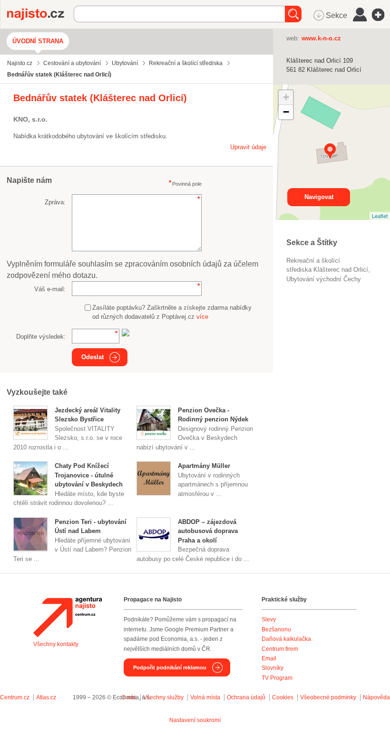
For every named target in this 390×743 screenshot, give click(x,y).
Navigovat (318, 196)
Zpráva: (55, 202)
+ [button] (286, 97)
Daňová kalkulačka (286, 639)
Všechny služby (164, 697)
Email (269, 658)
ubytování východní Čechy (323, 279)
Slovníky (272, 668)
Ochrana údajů (246, 697)
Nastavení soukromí (195, 720)
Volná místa (205, 697)
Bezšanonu (276, 629)
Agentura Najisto (67, 617)
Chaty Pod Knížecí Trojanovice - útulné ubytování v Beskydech (89, 475)
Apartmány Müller (204, 465)
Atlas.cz (46, 697)
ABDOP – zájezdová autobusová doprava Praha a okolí (208, 531)
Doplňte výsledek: (41, 336)
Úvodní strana (37, 41)
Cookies (282, 697)
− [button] (286, 112)
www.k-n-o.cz (321, 38)
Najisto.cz (40, 14)
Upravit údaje (248, 147)
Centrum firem (280, 649)
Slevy (269, 619)
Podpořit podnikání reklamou (169, 667)
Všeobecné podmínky (328, 697)
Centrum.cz (14, 697)
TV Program (277, 678)
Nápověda (376, 697)
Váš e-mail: (50, 289)
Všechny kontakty (55, 644)
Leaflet (380, 215)
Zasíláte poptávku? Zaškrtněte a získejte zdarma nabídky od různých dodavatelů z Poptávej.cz (172, 312)
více (202, 316)
